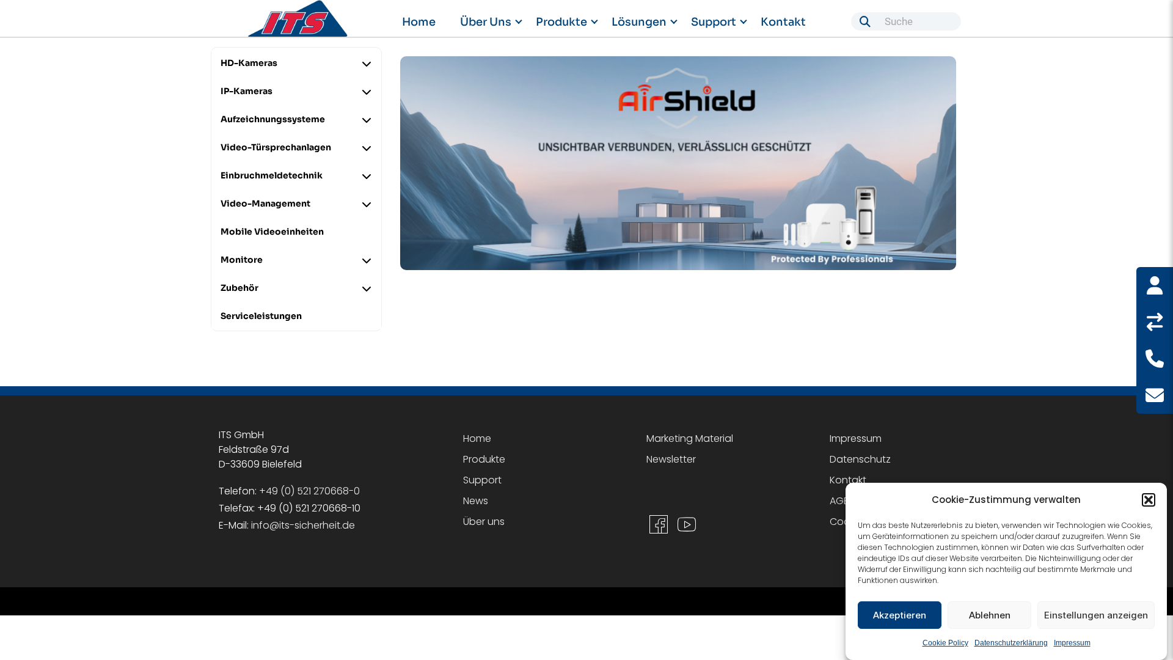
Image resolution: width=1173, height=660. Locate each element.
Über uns (485, 22)
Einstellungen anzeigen (1096, 615)
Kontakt (783, 22)
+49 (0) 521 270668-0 (309, 491)
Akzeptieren (899, 615)
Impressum (1072, 643)
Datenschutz (860, 459)
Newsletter (671, 459)
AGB (839, 501)
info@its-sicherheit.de (303, 525)
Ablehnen (989, 615)
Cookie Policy (945, 643)
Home (419, 22)
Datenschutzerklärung (1011, 643)
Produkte (561, 22)
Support (713, 22)
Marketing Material (689, 438)
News (475, 501)
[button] (1148, 500)
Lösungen (639, 22)
